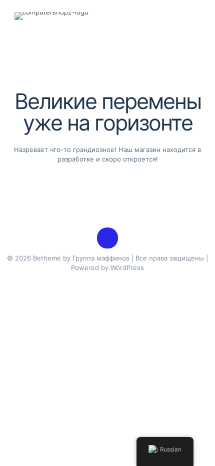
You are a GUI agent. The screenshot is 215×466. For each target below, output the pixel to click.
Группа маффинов (101, 258)
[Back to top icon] (107, 238)
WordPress (127, 268)
